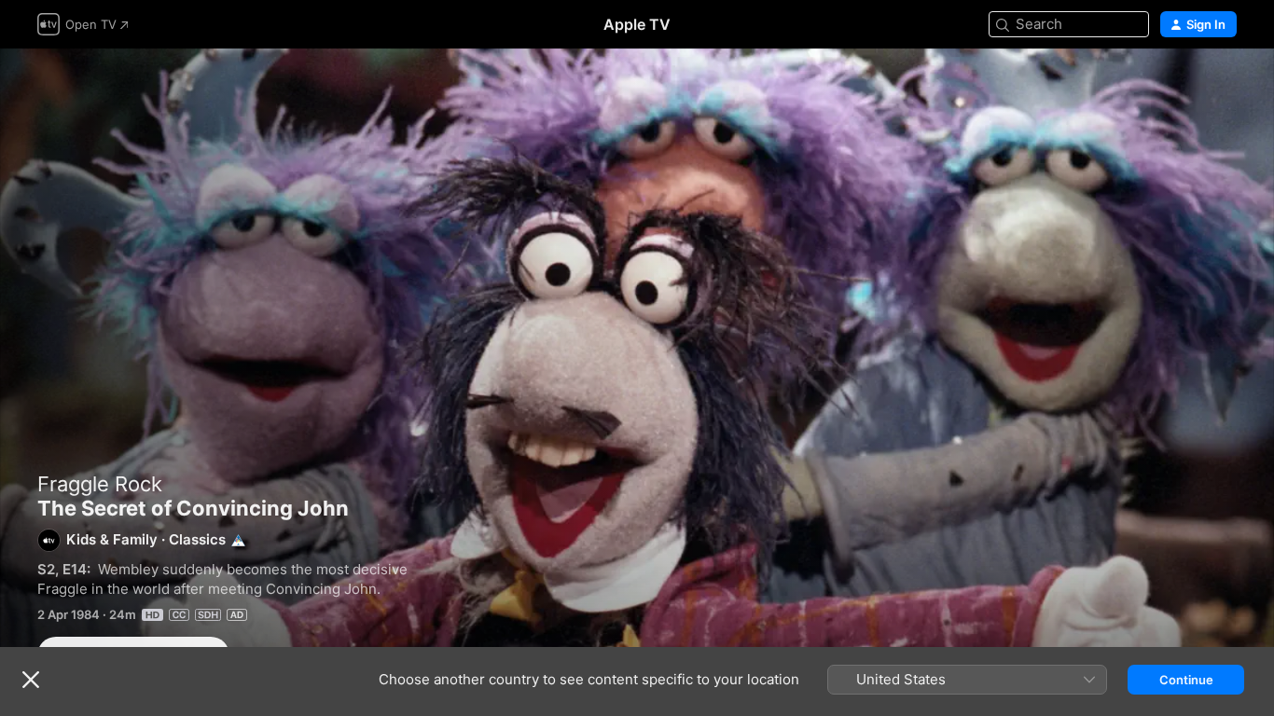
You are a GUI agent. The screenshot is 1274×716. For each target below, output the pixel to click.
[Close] (30, 679)
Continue (1186, 679)
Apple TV (637, 24)
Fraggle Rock (99, 484)
